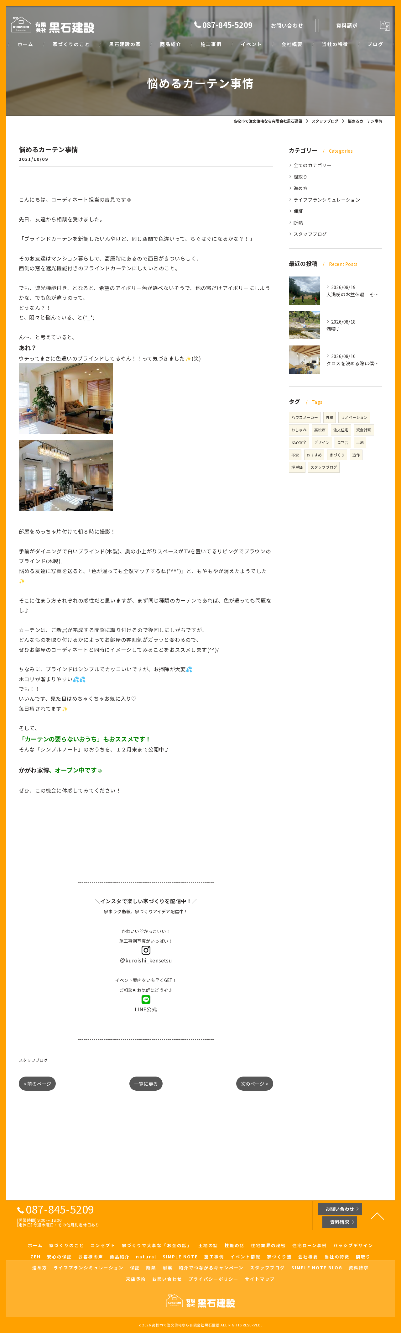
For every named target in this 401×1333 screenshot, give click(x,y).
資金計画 (364, 429)
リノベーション (354, 417)
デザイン (322, 442)
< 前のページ (37, 1083)
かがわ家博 (34, 770)
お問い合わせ (287, 25)
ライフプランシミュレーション (327, 199)
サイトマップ (260, 1279)
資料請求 (347, 25)
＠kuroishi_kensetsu (146, 960)
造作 (356, 454)
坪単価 (297, 467)
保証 (298, 211)
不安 (295, 454)
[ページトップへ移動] (377, 1215)
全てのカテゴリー (313, 165)
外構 (329, 417)
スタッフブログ (33, 1060)
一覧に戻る (146, 1083)
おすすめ (314, 454)
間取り (301, 176)
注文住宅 (341, 429)
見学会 (343, 442)
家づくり (337, 454)
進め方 (301, 188)
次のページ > (254, 1083)
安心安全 (299, 442)
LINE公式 (146, 1009)
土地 (360, 442)
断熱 (298, 222)
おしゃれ (299, 429)
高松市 (320, 429)
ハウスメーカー (304, 417)
